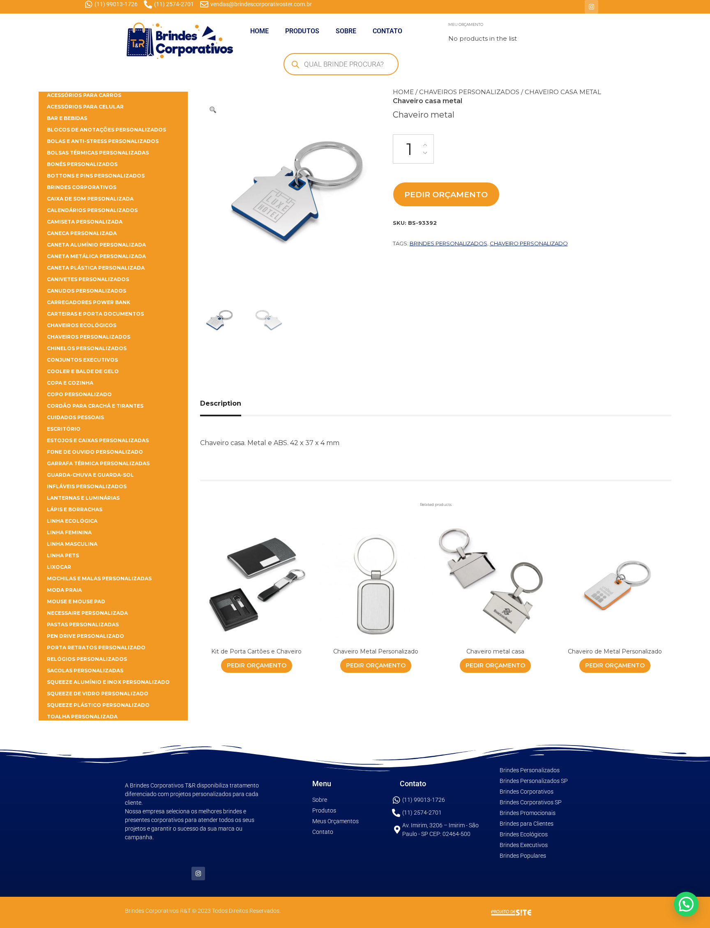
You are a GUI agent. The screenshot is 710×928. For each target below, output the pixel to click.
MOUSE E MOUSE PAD (76, 601)
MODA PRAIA (64, 590)
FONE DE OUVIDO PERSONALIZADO (95, 452)
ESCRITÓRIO (64, 429)
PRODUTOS (302, 31)
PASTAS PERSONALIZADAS (83, 624)
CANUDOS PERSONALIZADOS (86, 291)
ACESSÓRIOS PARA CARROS (84, 95)
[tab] (230, 403)
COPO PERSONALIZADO (79, 394)
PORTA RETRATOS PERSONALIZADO (96, 647)
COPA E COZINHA (70, 383)
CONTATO (387, 31)
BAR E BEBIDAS (67, 118)
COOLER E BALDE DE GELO (83, 371)
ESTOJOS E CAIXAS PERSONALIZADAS (98, 440)
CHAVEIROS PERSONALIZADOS (469, 92)
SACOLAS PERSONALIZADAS (85, 670)
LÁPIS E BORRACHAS (74, 509)
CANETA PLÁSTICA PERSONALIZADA (96, 268)
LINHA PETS (63, 555)
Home (403, 92)
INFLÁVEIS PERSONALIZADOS (87, 486)
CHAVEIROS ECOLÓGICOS (81, 325)
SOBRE (346, 31)
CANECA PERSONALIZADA (82, 233)
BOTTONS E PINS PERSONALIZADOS (96, 176)
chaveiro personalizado (529, 243)
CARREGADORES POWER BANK (88, 302)
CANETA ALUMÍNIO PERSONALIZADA (96, 245)
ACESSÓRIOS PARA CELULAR (85, 107)
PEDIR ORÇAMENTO (446, 194)
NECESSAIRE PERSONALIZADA (87, 613)
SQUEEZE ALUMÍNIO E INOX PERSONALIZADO (108, 682)
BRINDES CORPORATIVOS (81, 187)
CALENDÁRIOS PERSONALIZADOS (92, 210)
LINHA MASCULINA (72, 544)
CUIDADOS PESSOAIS (75, 417)
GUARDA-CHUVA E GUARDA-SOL (90, 475)
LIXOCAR (59, 567)
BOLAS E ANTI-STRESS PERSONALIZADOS (103, 141)
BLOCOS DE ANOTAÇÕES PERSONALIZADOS (106, 130)
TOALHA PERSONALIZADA (82, 716)
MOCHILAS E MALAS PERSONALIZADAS (99, 578)
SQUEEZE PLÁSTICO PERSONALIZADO (98, 705)
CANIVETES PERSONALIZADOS (88, 279)
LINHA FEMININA (69, 532)
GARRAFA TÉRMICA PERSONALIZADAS (98, 463)
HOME (259, 31)
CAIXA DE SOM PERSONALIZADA (90, 199)
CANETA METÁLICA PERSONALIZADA (96, 256)
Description (220, 403)
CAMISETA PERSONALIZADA (84, 222)
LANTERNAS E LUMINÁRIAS (83, 498)
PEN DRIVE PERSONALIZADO (85, 636)
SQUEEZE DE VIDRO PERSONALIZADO (97, 693)
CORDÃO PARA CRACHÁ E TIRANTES (95, 406)
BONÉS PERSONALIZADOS (82, 164)
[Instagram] (591, 7)
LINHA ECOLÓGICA (72, 521)
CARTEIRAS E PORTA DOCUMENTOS (95, 314)
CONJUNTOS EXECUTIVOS (82, 360)
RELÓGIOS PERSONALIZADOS (87, 659)
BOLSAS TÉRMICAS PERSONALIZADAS (98, 153)
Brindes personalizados (448, 243)
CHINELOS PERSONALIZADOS (87, 348)
